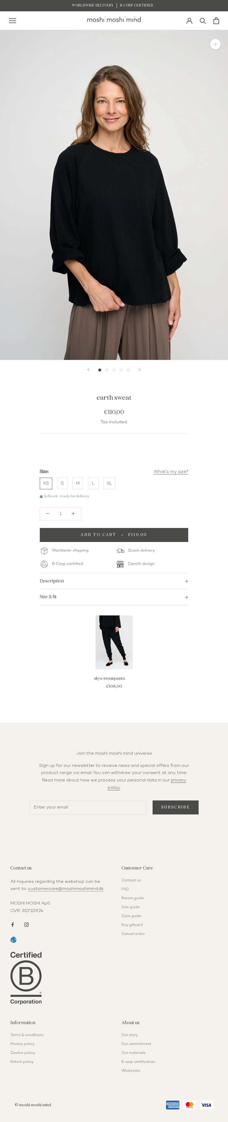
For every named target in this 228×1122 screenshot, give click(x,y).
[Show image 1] (99, 370)
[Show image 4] (121, 370)
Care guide (131, 916)
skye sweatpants (109, 678)
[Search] (203, 20)
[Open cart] (216, 20)
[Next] (140, 369)
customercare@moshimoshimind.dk (66, 888)
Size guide (130, 907)
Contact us (131, 881)
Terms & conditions (27, 1035)
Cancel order (133, 934)
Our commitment (136, 1044)
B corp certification (138, 1062)
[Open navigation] (12, 20)
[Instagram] (26, 924)
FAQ (125, 889)
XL (109, 483)
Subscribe (175, 807)
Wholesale (130, 1071)
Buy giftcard (132, 925)
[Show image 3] (114, 370)
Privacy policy (22, 1044)
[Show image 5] (128, 370)
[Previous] (88, 369)
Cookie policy (22, 1053)
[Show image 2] (106, 370)
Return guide (132, 898)
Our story (129, 1035)
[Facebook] (12, 924)
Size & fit (48, 597)
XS (46, 483)
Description (52, 581)
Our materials (133, 1053)
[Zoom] (215, 44)
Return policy (22, 1062)
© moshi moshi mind (33, 1105)
